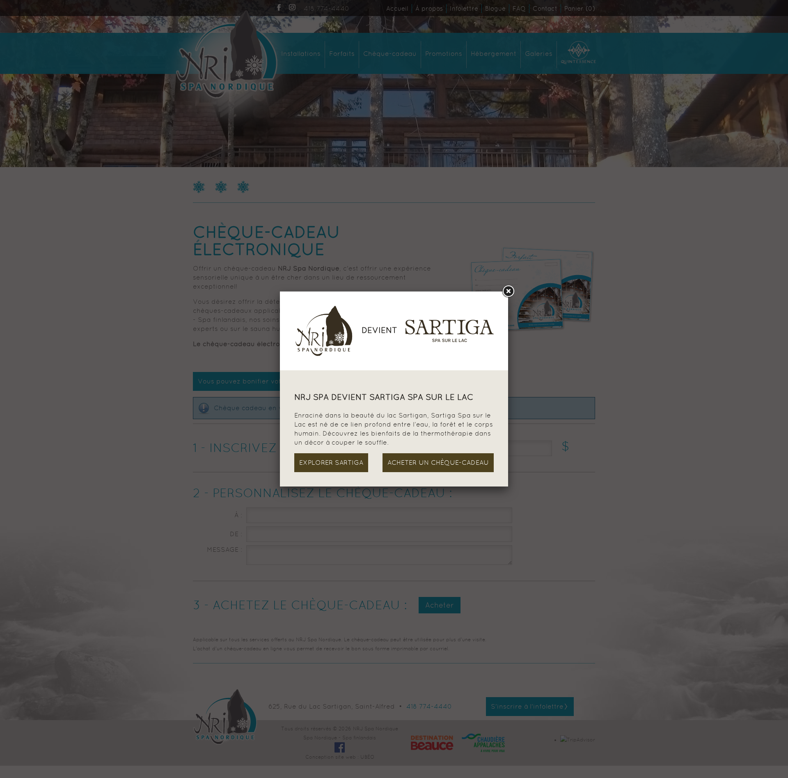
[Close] (508, 291)
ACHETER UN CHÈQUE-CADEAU (438, 462)
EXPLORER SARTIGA (331, 462)
